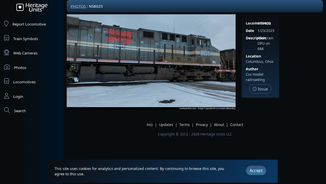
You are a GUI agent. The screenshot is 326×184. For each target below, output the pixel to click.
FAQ (150, 125)
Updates (166, 124)
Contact (236, 124)
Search (20, 110)
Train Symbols (25, 38)
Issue (262, 89)
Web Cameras (25, 52)
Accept (256, 170)
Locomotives (24, 81)
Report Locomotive (29, 24)
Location (253, 56)
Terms (184, 124)
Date (250, 30)
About (219, 124)
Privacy (202, 124)
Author (252, 68)
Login (18, 96)
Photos (20, 67)
